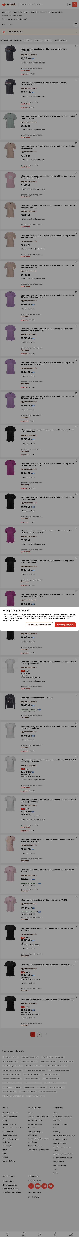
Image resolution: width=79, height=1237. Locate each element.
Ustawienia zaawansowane (39, 625)
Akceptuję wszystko (65, 625)
